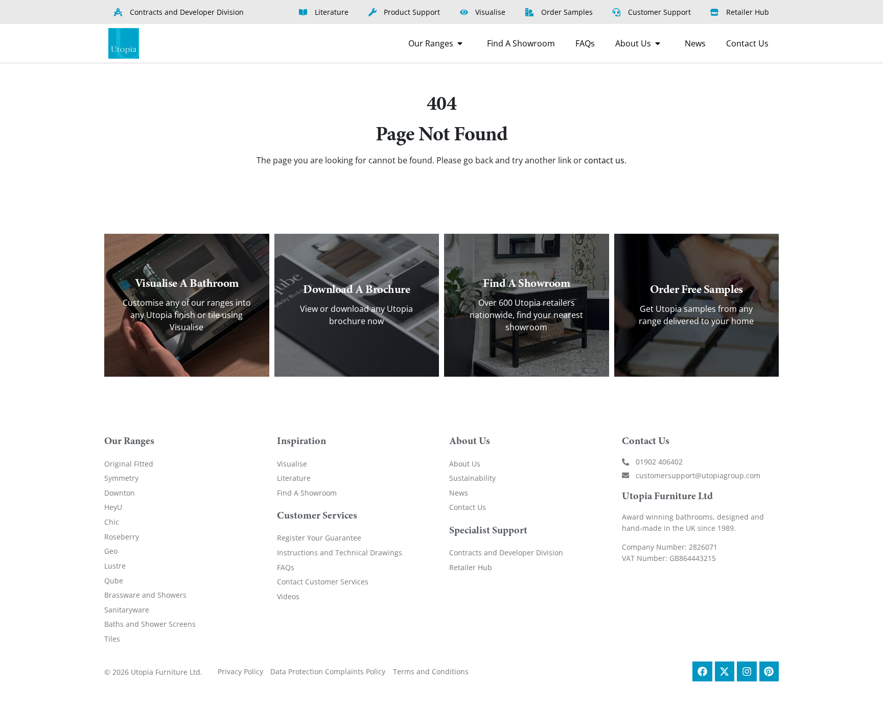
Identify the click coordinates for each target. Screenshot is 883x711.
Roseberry (121, 537)
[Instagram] (746, 671)
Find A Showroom (307, 493)
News (458, 493)
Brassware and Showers (145, 595)
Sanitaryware (126, 610)
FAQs (285, 567)
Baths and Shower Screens (150, 624)
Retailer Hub (470, 567)
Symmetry (121, 478)
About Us (464, 464)
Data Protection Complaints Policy (327, 671)
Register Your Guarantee (319, 538)
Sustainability (472, 478)
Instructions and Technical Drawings (339, 552)
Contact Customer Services (322, 581)
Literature (294, 478)
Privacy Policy (240, 671)
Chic (111, 522)
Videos (288, 596)
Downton (119, 493)
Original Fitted (128, 464)
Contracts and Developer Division (506, 552)
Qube (113, 580)
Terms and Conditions (431, 671)
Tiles (112, 639)
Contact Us (467, 507)
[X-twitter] (724, 671)
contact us (604, 160)
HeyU (113, 507)
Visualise (292, 464)
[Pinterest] (769, 671)
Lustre (115, 566)
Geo (111, 551)
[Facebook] (702, 671)
